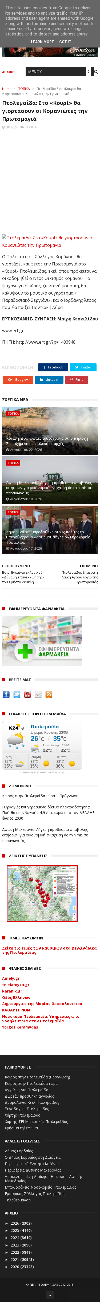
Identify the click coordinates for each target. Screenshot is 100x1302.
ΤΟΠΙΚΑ (24, 88)
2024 (15, 1237)
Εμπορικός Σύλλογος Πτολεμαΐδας (35, 1193)
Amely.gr (10, 978)
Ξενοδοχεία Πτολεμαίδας (27, 1108)
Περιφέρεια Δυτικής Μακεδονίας (33, 1170)
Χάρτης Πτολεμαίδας (22, 1115)
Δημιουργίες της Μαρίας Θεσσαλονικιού (42, 1003)
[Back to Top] (50, 1295)
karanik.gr (12, 991)
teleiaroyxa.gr (15, 984)
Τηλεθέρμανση (18, 1199)
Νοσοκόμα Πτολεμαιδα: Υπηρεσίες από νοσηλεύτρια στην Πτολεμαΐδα (40, 1018)
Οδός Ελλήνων (16, 997)
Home (6, 88)
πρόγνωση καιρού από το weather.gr (42, 772)
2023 (15, 1245)
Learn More (42, 42)
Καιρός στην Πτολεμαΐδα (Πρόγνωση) (37, 1076)
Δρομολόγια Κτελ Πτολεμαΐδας (32, 1102)
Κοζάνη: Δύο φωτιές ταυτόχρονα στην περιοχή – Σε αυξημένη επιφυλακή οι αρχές (48, 441)
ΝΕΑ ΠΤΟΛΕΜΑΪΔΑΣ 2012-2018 (52, 1285)
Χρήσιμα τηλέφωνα (21, 1127)
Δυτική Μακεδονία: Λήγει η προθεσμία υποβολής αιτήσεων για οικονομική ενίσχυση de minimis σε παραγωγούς (49, 487)
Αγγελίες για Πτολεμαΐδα (26, 1089)
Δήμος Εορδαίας (19, 1150)
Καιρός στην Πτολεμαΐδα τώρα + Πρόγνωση (40, 795)
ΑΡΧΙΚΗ (8, 72)
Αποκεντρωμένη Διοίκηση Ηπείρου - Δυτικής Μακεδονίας (43, 1179)
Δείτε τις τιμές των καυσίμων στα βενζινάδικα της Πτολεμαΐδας (49, 950)
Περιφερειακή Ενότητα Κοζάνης (32, 1163)
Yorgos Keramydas (20, 1027)
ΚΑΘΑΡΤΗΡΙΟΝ (16, 1010)
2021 (15, 1259)
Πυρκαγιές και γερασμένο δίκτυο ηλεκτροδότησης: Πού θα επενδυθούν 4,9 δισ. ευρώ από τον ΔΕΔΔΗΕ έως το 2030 (48, 812)
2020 (15, 1266)
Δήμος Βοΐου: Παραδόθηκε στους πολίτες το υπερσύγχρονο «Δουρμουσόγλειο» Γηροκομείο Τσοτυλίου (48, 537)
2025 (15, 1230)
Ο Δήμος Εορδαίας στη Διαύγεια (33, 1157)
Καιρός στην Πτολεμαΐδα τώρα (31, 1083)
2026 (15, 1223)
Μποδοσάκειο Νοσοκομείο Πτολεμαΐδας (40, 1187)
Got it (65, 42)
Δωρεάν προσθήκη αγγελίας (29, 1096)
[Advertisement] (50, 180)
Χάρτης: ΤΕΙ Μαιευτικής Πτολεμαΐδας (36, 1121)
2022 (15, 1252)
